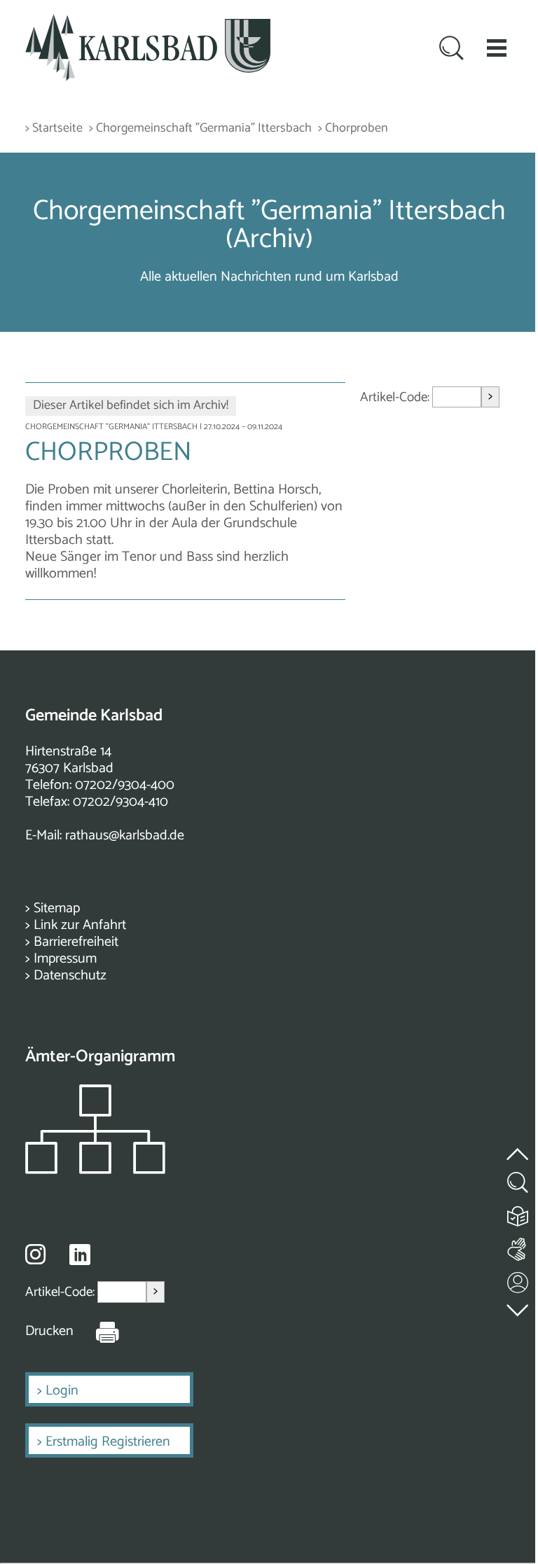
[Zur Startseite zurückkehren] (147, 22)
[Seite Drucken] (97, 1331)
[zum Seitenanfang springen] (518, 1145)
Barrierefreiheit (76, 942)
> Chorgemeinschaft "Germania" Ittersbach (200, 128)
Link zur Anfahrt (80, 925)
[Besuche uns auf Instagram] (35, 1254)
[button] (497, 48)
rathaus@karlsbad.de (124, 835)
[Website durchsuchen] (451, 50)
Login (62, 1390)
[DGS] (518, 1246)
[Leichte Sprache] (518, 1212)
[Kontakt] (518, 1279)
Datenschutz (70, 975)
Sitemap (57, 908)
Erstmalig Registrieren (108, 1441)
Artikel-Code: (396, 397)
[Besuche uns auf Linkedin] (79, 1255)
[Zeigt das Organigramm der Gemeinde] (95, 1170)
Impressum (65, 958)
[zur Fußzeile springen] (518, 1306)
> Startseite (54, 128)
